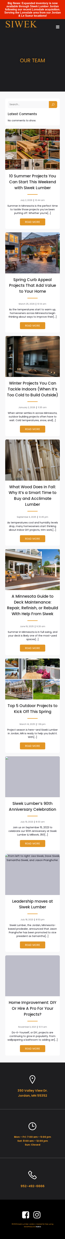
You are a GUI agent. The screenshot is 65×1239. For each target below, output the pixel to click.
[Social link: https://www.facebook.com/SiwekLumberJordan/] (27, 1215)
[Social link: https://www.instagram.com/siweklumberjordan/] (38, 1215)
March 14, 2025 (27, 724)
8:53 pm (40, 919)
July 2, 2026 (26, 200)
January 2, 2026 (26, 407)
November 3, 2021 (27, 1026)
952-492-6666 (33, 1186)
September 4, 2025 (26, 516)
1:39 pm (42, 724)
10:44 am (40, 200)
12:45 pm (43, 516)
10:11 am (43, 1026)
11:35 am (42, 407)
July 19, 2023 (26, 821)
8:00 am (40, 821)
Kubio (38, 1227)
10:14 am (41, 303)
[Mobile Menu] (58, 27)
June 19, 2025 (27, 626)
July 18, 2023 (26, 919)
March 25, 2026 (27, 303)
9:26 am (40, 626)
